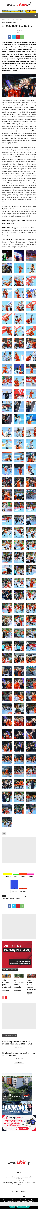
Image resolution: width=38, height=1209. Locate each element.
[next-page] (6, 997)
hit (7, 896)
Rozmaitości (18, 990)
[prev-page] (3, 997)
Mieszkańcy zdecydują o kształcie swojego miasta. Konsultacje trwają (17, 1042)
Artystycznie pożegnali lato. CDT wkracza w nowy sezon (31, 984)
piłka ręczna (19, 19)
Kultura (29, 992)
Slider (14, 22)
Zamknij (12, 1206)
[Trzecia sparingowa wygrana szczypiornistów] (6, 976)
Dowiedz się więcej (23, 1206)
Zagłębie (18, 898)
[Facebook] (9, 37)
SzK (16, 1058)
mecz (22, 896)
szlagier (12, 898)
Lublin (17, 896)
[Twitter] (14, 37)
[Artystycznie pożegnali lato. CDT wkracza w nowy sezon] (31, 976)
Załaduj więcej (18, 1062)
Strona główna (5, 19)
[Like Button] (4, 833)
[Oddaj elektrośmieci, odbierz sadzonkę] (18, 976)
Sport (12, 19)
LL (20, 29)
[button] (35, 15)
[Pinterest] (18, 37)
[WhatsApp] (22, 37)
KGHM (11, 896)
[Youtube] (24, 1197)
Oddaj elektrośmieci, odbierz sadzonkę (19, 983)
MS (15, 992)
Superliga (5, 898)
